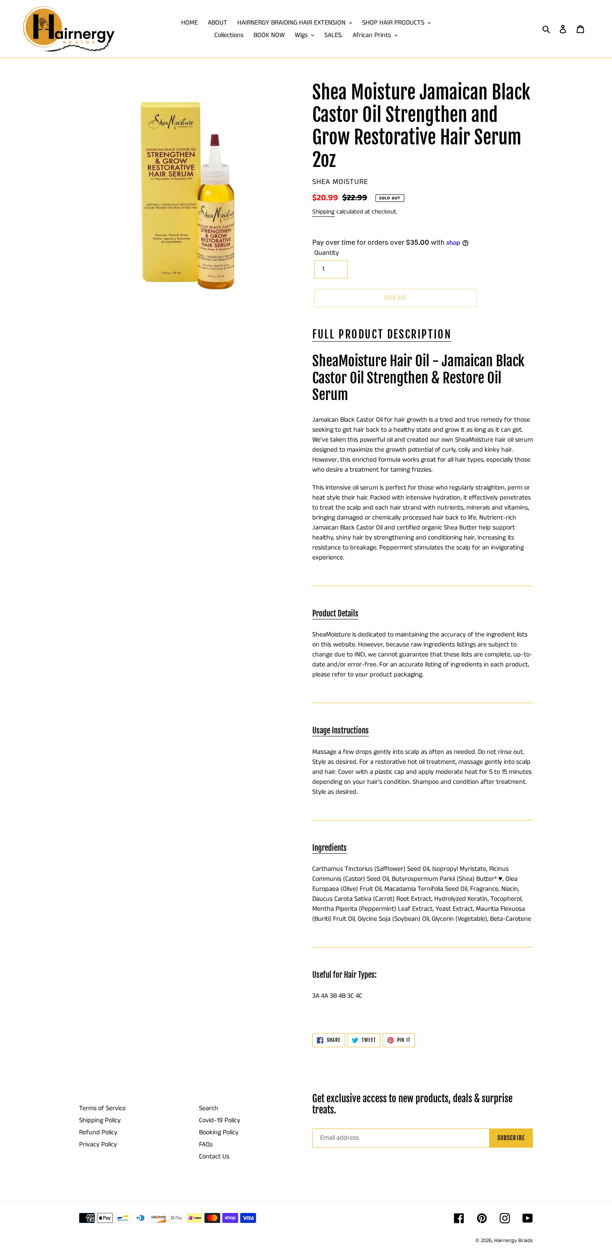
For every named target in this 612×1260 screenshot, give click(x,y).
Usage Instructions (340, 731)
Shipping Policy (100, 1120)
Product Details (335, 614)
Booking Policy (219, 1132)
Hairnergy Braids (513, 1241)
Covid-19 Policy (219, 1120)
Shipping (323, 211)
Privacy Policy (98, 1144)
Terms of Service (102, 1108)
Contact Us (214, 1156)
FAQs (206, 1144)
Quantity (326, 253)
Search (208, 1108)
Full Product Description (381, 334)
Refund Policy (98, 1132)
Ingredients (329, 848)
